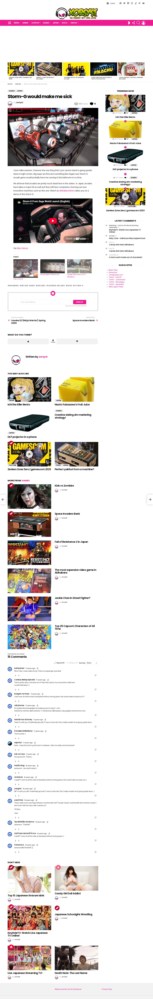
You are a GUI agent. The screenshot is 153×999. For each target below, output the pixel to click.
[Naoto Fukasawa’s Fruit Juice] (76, 389)
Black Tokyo (113, 270)
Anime (25, 23)
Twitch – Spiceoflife (116, 284)
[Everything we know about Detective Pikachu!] (103, 69)
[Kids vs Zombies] (29, 496)
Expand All (60, 663)
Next (144, 72)
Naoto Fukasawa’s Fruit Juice (72, 404)
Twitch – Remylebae (116, 282)
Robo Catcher (18, 279)
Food (58, 465)
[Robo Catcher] (25, 268)
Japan (55, 23)
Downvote (77, 341)
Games (46, 23)
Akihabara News (67, 190)
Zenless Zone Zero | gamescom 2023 (20, 78)
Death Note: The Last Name (71, 973)
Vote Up (15, 675)
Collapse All (72, 663)
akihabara (14, 285)
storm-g (79, 285)
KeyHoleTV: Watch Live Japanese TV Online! (28, 934)
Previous (9, 72)
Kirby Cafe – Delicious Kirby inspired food (127, 238)
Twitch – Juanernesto (117, 280)
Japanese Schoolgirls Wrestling (73, 914)
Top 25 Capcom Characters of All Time (75, 627)
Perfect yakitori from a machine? (45, 78)
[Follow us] (133, 23)
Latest (112, 3)
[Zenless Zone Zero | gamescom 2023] (21, 69)
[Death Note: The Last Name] (76, 958)
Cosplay (35, 23)
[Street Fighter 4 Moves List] (52, 266)
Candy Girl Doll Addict (68, 893)
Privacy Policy (107, 989)
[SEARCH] (138, 23)
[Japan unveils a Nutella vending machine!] (131, 69)
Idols (64, 23)
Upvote (28, 341)
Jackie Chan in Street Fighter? (72, 598)
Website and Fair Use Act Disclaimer (68, 989)
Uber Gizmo (22, 248)
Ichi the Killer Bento (19, 404)
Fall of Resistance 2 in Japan (71, 542)
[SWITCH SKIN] (128, 22)
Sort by (82, 663)
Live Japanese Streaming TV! (25, 973)
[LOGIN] (143, 23)
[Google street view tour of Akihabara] (79, 266)
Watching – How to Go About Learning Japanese (123, 226)
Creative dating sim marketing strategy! (73, 416)
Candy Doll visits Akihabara (121, 244)
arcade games (28, 285)
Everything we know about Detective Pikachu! (101, 78)
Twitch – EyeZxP (115, 277)
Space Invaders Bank (67, 513)
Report (96, 675)
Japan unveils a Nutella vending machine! (131, 78)
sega (69, 285)
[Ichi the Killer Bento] (29, 389)
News (16, 23)
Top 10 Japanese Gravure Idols (26, 895)
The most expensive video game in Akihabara (75, 571)
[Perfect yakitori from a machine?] (48, 69)
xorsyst (111, 236)
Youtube (12, 465)
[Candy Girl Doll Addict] (76, 878)
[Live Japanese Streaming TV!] (29, 958)
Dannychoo (113, 272)
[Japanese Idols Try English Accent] (76, 69)
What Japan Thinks (116, 287)
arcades (41, 285)
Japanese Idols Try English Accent (74, 78)
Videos (74, 23)
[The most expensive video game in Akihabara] (29, 581)
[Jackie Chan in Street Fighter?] (29, 609)
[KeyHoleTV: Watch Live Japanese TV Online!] (29, 918)
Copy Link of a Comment (38, 668)
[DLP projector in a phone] (29, 422)
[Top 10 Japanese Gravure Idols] (29, 879)
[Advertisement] (76, 43)
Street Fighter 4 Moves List (49, 274)
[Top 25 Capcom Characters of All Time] (29, 637)
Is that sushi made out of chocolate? (125, 257)
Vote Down (18, 675)
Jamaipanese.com (116, 275)
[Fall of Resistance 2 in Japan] (29, 552)
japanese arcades (56, 285)
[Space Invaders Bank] (29, 524)
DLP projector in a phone (22, 437)
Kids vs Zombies (64, 485)
